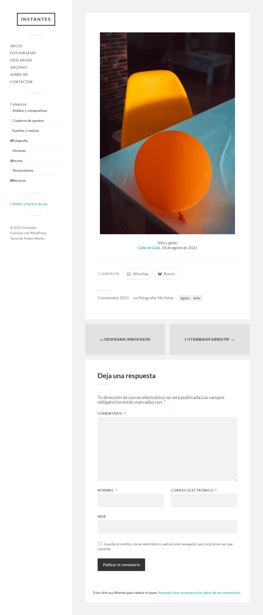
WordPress (38, 233)
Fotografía (20, 141)
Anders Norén (34, 238)
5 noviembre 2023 (113, 297)
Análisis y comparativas (30, 110)
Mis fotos (166, 297)
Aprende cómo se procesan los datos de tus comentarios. (199, 593)
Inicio (16, 46)
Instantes (36, 19)
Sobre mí (19, 75)
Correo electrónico (194, 490)
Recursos (19, 180)
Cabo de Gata (149, 247)
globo (185, 298)
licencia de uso (36, 204)
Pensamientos (23, 170)
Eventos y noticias (26, 131)
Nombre (107, 490)
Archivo (18, 67)
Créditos (16, 204)
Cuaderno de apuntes (28, 121)
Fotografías (23, 53)
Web (102, 516)
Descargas (21, 60)
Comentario (112, 413)
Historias (19, 151)
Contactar (21, 82)
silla (197, 298)
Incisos (18, 161)
